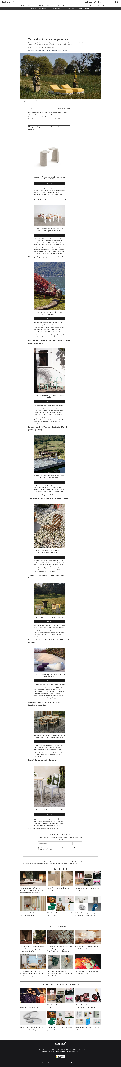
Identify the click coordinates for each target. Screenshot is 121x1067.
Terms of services (53, 847)
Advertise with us (47, 1051)
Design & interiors (31, 5)
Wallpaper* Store (102, 5)
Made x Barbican (42, 8)
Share (31, 108)
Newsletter (68, 108)
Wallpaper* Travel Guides (84, 8)
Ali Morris (32, 47)
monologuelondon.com (45, 100)
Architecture (22, 5)
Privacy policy (73, 1049)
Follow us (61, 108)
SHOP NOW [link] (49, 183)
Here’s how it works (63, 50)
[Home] (15, 6)
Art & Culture (41, 5)
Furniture (40, 36)
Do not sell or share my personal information (66, 1051)
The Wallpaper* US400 (55, 8)
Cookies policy (82, 1049)
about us (37, 1049)
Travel (86, 5)
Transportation (79, 5)
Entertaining (93, 5)
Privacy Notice (75, 847)
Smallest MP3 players (69, 8)
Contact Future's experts (48, 1049)
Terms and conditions (62, 1049)
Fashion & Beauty (62, 5)
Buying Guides (51, 47)
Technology (71, 5)
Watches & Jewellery (51, 5)
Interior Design (31, 36)
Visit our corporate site (75, 1062)
